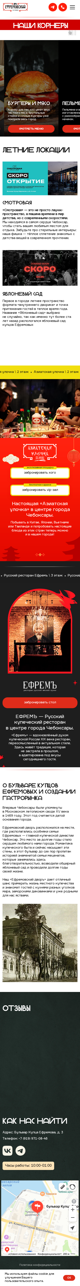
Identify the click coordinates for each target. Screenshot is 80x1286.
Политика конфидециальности (39, 1265)
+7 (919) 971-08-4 (32, 1138)
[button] (27, 129)
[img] (8, 1151)
